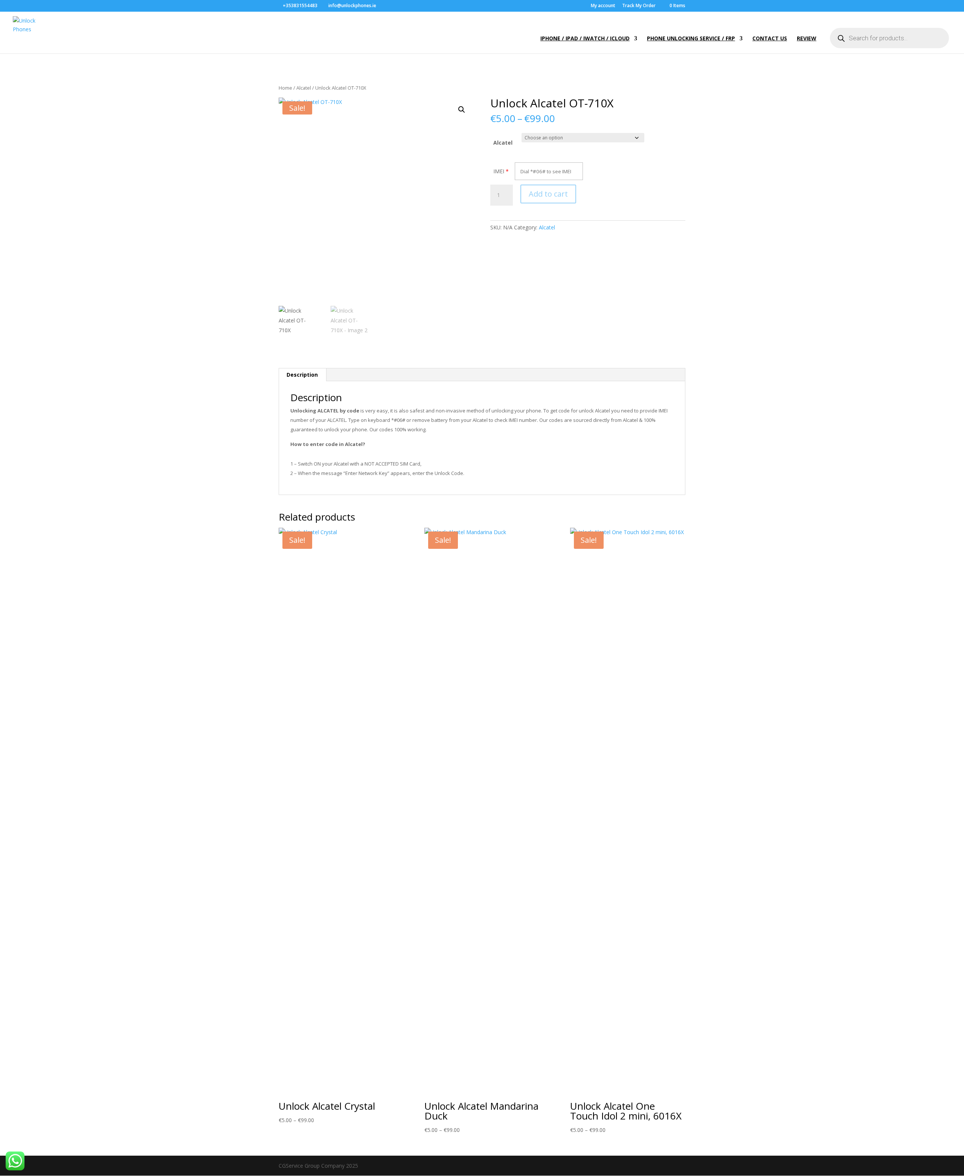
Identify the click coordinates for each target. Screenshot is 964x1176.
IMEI (498, 171)
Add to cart (548, 194)
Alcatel (303, 87)
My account (603, 6)
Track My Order (639, 6)
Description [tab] (302, 374)
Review (806, 39)
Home (285, 87)
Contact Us (769, 39)
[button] (461, 109)
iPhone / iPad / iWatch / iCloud (585, 39)
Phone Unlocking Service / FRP (691, 39)
